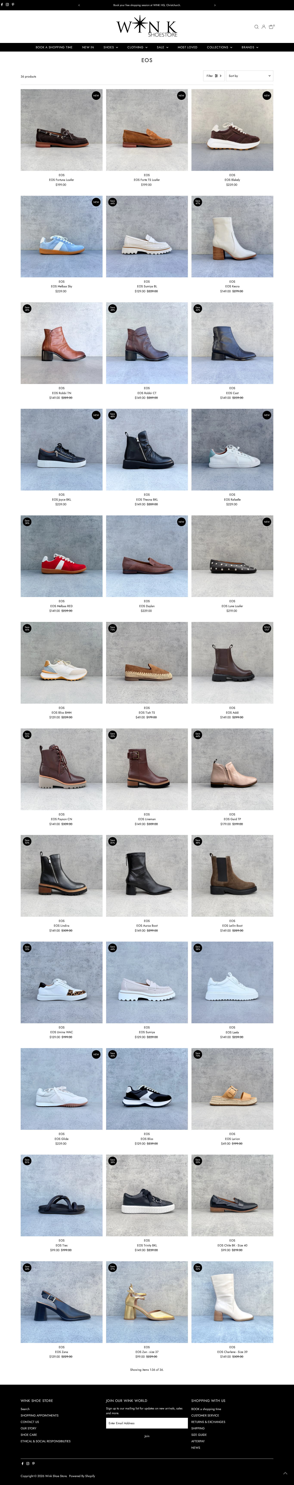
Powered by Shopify (82, 1476)
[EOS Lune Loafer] (232, 556)
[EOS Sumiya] (147, 982)
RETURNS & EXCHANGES (208, 1422)
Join (147, 1436)
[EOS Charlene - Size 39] (232, 1302)
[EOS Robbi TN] (62, 343)
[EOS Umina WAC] (62, 982)
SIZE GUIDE (199, 1435)
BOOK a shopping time (206, 1409)
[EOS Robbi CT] (147, 343)
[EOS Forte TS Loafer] (147, 130)
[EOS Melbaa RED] (62, 556)
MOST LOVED (188, 47)
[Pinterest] (13, 5)
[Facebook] (2, 5)
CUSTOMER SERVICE (205, 1415)
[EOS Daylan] (147, 556)
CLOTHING (135, 47)
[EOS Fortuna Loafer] (62, 130)
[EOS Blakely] (232, 130)
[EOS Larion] (232, 1089)
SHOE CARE (29, 1435)
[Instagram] (7, 5)
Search (25, 1409)
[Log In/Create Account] (264, 27)
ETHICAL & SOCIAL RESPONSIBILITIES (46, 1441)
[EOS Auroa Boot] (147, 876)
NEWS (195, 1447)
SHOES (109, 47)
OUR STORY (28, 1428)
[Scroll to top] (285, 1473)
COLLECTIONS (218, 47)
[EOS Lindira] (62, 876)
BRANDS (248, 47)
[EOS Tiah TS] (147, 663)
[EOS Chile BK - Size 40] (232, 1195)
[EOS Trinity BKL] (147, 1195)
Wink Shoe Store (56, 1476)
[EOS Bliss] (147, 1089)
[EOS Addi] (232, 663)
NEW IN (88, 47)
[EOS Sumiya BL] (147, 236)
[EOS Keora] (232, 236)
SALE (161, 47)
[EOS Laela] (232, 982)
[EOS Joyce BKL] (62, 449)
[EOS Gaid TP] (232, 769)
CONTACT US (30, 1422)
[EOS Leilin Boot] (232, 876)
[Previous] (79, 5)
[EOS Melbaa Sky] (62, 236)
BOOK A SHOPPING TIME (54, 47)
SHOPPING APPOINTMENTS (40, 1415)
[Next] (215, 5)
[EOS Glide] (62, 1089)
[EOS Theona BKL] (147, 449)
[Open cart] (271, 27)
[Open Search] (256, 27)
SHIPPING (198, 1428)
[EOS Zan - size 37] (147, 1302)
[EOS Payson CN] (62, 769)
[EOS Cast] (232, 343)
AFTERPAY (198, 1441)
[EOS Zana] (62, 1302)
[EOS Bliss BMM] (62, 663)
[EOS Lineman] (147, 769)
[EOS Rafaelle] (232, 449)
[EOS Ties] (62, 1195)
